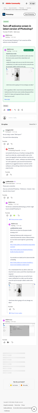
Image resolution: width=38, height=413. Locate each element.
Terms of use (17, 405)
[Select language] (26, 3)
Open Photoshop (29, 14)
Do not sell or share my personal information (23, 408)
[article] (19, 137)
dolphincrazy (8, 35)
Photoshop (21, 8)
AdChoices (7, 410)
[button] (3, 4)
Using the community (8, 405)
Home (5, 8)
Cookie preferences (8, 408)
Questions (29, 8)
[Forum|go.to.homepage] (13, 3)
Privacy (23, 405)
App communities (13, 8)
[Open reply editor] (19, 117)
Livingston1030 (9, 130)
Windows (6, 105)
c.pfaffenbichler (9, 181)
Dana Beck (11, 148)
